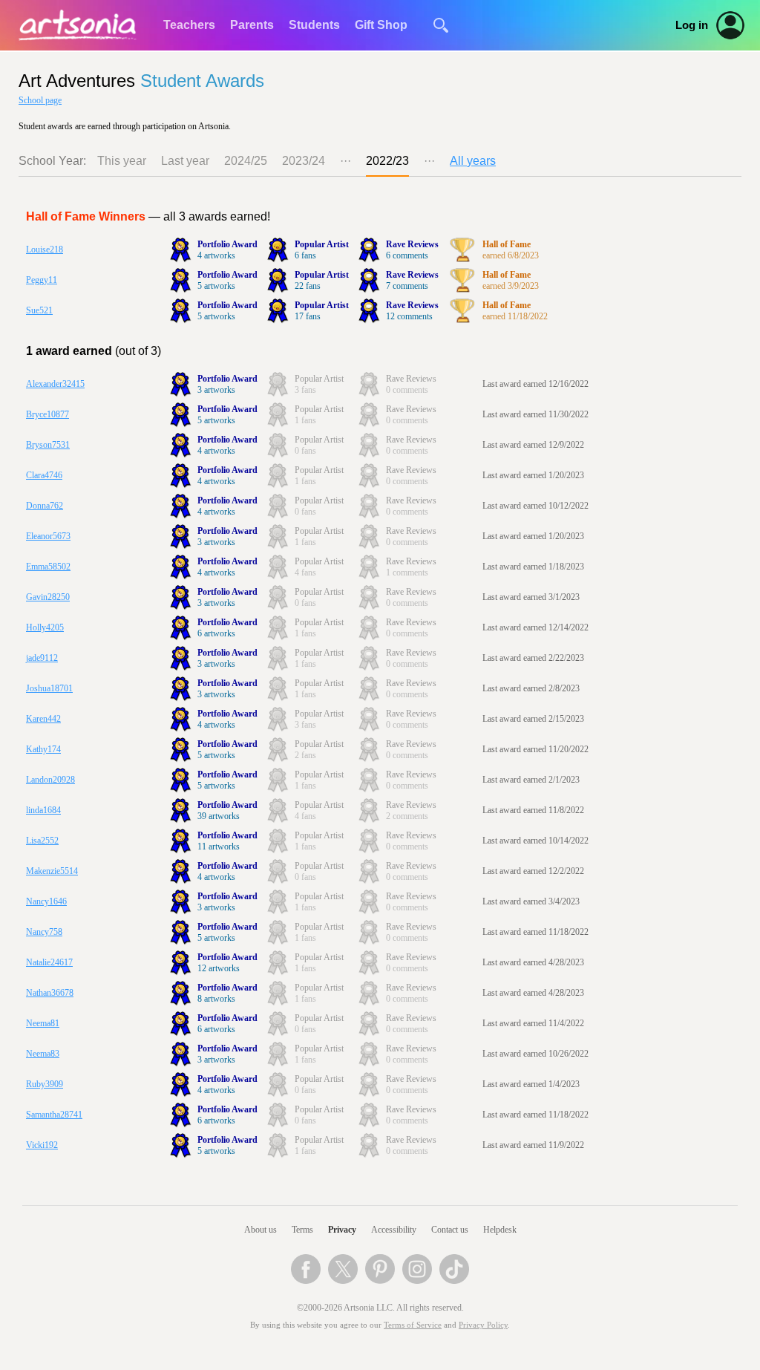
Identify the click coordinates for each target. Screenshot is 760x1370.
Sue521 (39, 310)
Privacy (342, 1229)
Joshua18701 (49, 688)
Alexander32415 (55, 384)
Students (314, 25)
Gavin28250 (48, 597)
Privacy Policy (483, 1325)
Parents (252, 25)
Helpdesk (500, 1229)
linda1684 (43, 810)
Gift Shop (381, 25)
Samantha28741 (54, 1114)
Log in (691, 25)
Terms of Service (413, 1325)
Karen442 (43, 719)
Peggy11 (41, 280)
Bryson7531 (48, 445)
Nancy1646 (46, 901)
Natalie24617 (49, 962)
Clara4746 (44, 475)
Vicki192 (42, 1145)
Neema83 (42, 1053)
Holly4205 (45, 627)
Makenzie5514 (52, 871)
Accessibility (393, 1229)
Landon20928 (50, 779)
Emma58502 (48, 566)
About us (260, 1229)
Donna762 (44, 505)
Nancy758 (44, 932)
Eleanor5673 (48, 536)
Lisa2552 (42, 840)
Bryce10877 (47, 414)
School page (40, 100)
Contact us (449, 1229)
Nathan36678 (49, 993)
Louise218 (44, 249)
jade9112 (42, 658)
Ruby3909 (44, 1084)
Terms (302, 1229)
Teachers (189, 25)
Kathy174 (43, 749)
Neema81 (42, 1023)
